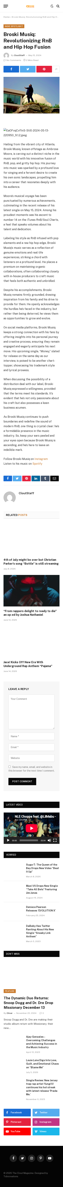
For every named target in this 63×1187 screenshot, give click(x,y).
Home (7, 17)
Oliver (10, 1013)
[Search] (57, 6)
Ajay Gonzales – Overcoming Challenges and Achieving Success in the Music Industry (41, 1042)
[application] (31, 828)
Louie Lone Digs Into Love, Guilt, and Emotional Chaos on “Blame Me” (42, 1064)
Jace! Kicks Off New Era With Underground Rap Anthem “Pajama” (28, 664)
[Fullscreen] (55, 840)
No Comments (13, 60)
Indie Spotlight (14, 26)
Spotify (37, 463)
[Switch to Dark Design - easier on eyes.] (52, 6)
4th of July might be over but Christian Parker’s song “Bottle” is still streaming (31, 561)
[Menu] (6, 6)
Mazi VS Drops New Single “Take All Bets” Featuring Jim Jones (42, 889)
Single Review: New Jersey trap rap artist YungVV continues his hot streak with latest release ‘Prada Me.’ (42, 1087)
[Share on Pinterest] (44, 69)
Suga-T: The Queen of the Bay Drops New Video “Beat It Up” (42, 868)
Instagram (41, 459)
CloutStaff (19, 55)
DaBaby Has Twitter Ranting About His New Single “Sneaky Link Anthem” (40, 931)
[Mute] (49, 840)
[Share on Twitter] (11, 69)
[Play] (8, 840)
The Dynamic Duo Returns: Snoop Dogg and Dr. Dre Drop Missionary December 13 (28, 1003)
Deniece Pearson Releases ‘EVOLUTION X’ (41, 909)
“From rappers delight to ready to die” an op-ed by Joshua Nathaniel (30, 613)
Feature (9, 991)
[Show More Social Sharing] (56, 69)
